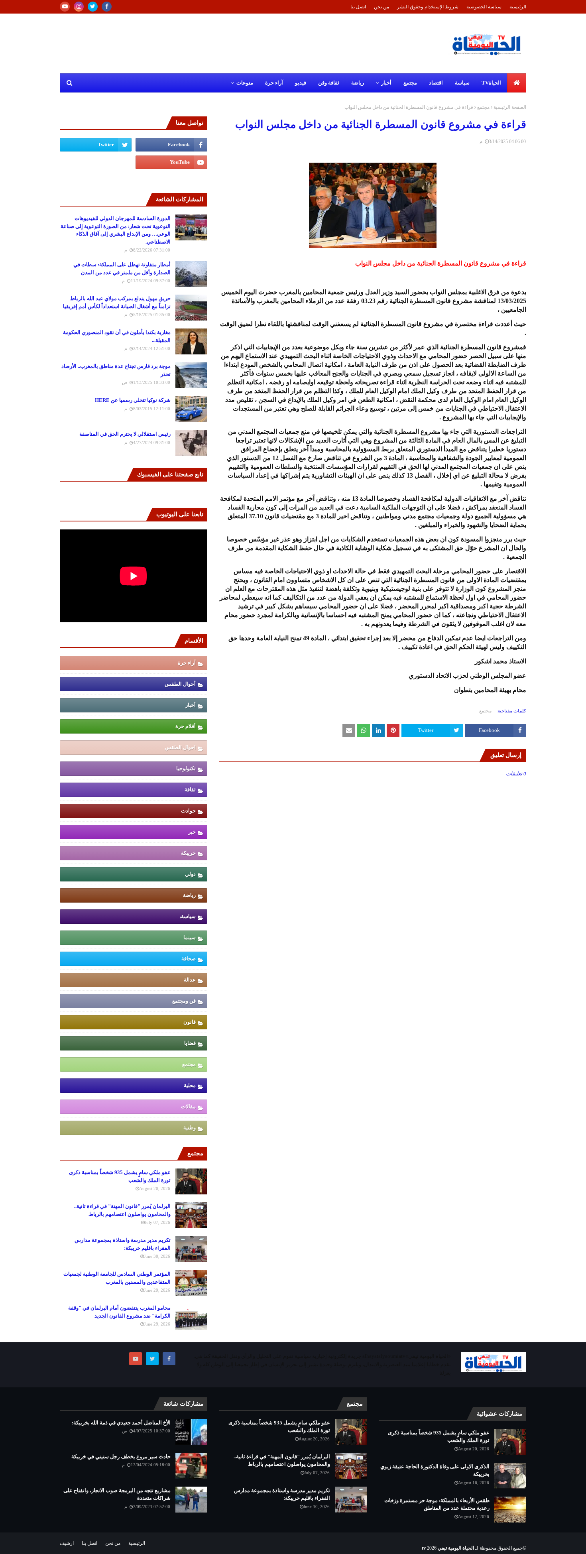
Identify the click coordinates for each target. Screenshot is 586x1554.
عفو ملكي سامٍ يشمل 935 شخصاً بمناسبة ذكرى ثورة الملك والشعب (120, 1176)
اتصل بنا (358, 7)
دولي (190, 874)
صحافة (188, 959)
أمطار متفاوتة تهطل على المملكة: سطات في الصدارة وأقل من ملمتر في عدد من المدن (122, 268)
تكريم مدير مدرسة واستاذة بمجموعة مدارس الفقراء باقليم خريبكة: (123, 1244)
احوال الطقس (180, 747)
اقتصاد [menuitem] (436, 83)
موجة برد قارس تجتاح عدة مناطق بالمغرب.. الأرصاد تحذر (116, 370)
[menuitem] (516, 82)
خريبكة (188, 853)
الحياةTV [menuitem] (491, 83)
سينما (189, 937)
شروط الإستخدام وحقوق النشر (427, 7)
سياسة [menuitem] (462, 83)
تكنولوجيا (186, 768)
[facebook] (107, 7)
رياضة (189, 895)
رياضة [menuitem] (357, 83)
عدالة (190, 980)
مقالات (188, 1106)
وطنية (189, 1128)
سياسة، (187, 916)
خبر (192, 832)
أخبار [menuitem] (386, 83)
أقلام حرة (185, 726)
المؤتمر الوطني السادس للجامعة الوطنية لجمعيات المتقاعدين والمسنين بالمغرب (117, 1278)
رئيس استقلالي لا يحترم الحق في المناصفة (125, 434)
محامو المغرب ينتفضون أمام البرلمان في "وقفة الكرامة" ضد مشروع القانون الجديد (119, 1312)
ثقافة (190, 790)
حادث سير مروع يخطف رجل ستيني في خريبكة (121, 1457)
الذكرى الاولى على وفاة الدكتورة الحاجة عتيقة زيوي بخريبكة (435, 1470)
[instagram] (79, 7)
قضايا (190, 1043)
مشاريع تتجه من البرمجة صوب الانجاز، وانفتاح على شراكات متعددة (117, 1494)
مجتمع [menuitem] (410, 83)
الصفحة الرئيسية (510, 107)
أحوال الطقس (180, 684)
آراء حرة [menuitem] (274, 83)
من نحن (381, 7)
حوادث (188, 811)
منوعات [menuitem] (244, 83)
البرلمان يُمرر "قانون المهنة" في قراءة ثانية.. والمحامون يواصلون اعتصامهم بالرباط (122, 1210)
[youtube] (65, 7)
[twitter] (93, 7)
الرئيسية (517, 7)
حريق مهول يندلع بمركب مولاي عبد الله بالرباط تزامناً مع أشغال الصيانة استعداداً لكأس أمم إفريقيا (117, 302)
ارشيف (67, 1543)
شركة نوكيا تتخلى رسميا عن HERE (133, 400)
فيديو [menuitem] (300, 83)
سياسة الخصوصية (483, 7)
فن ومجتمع (184, 1001)
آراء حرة (187, 663)
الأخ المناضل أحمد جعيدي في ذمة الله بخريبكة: (121, 1423)
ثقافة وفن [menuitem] (328, 83)
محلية (190, 1085)
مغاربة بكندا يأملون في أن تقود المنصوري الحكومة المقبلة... (117, 336)
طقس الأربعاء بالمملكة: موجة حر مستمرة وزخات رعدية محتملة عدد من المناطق (437, 1504)
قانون (189, 1022)
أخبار (190, 705)
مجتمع (483, 107)
